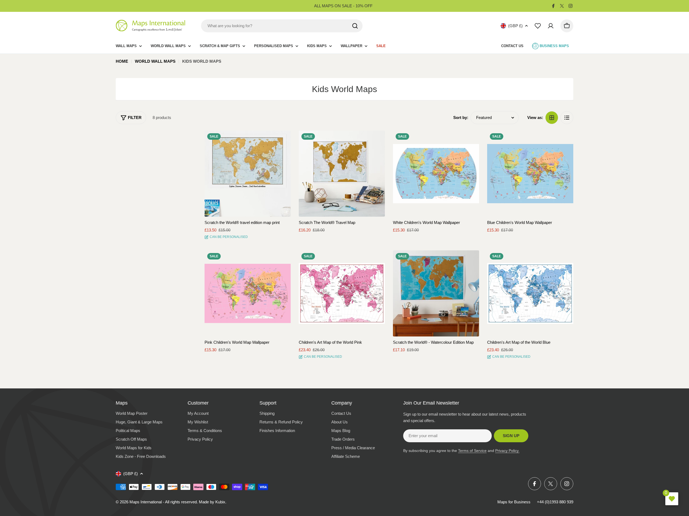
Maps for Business (513, 502)
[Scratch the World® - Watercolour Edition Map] (436, 293)
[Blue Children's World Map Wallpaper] (530, 174)
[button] (281, 139)
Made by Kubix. (212, 502)
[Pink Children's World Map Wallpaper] (248, 293)
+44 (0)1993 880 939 (555, 502)
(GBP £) (515, 25)
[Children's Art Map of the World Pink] (342, 293)
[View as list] (566, 117)
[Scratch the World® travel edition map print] (248, 174)
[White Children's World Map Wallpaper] (436, 174)
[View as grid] (551, 117)
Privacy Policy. (507, 450)
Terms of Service (472, 450)
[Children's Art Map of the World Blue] (530, 293)
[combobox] (282, 25)
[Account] (550, 26)
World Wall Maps (155, 61)
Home (122, 61)
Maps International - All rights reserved (163, 502)
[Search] (355, 26)
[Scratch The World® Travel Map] (342, 174)
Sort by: (460, 117)
